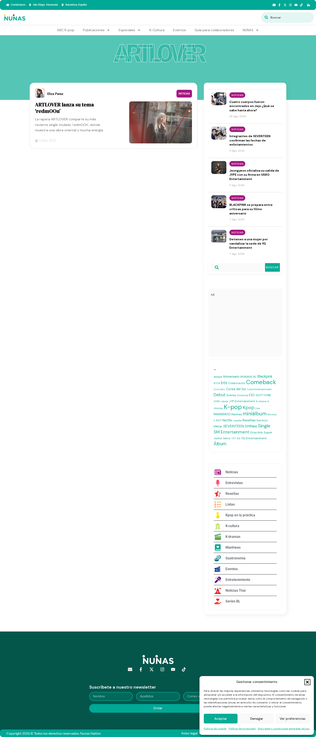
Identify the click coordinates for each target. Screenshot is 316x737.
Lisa (257, 408)
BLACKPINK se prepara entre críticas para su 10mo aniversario (251, 209)
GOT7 (259, 395)
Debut (219, 394)
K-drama (261, 401)
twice (226, 438)
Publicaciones (93, 30)
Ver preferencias (292, 719)
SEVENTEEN (233, 426)
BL (254, 377)
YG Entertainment (254, 438)
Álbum (220, 444)
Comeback (261, 382)
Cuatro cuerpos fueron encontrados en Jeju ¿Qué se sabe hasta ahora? (251, 106)
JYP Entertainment (242, 401)
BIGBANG (246, 377)
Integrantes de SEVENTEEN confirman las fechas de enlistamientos (249, 140)
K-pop (233, 407)
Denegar (256, 719)
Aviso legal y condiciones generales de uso (284, 728)
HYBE (267, 395)
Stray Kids (256, 432)
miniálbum (255, 413)
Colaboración (236, 383)
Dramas (231, 395)
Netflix (227, 420)
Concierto (219, 389)
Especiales (127, 30)
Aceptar (220, 719)
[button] (307, 682)
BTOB (217, 383)
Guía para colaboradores (214, 30)
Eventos (179, 30)
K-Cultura (156, 30)
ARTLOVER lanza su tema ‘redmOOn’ (64, 108)
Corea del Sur (236, 389)
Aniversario (231, 376)
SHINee (251, 426)
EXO (252, 395)
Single (264, 426)
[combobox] (287, 17)
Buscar (272, 267)
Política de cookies (215, 728)
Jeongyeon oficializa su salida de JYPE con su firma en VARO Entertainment (254, 175)
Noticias (184, 93)
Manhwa (236, 414)
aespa (218, 377)
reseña (237, 420)
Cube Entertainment (259, 389)
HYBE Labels (221, 401)
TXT (233, 438)
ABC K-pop (65, 30)
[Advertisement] (245, 327)
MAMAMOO (222, 414)
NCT (219, 420)
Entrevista (242, 395)
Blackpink (264, 376)
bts (224, 382)
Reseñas (249, 420)
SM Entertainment (231, 432)
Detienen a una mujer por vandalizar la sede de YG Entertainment (248, 243)
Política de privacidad (242, 728)
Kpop (248, 408)
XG (238, 438)
